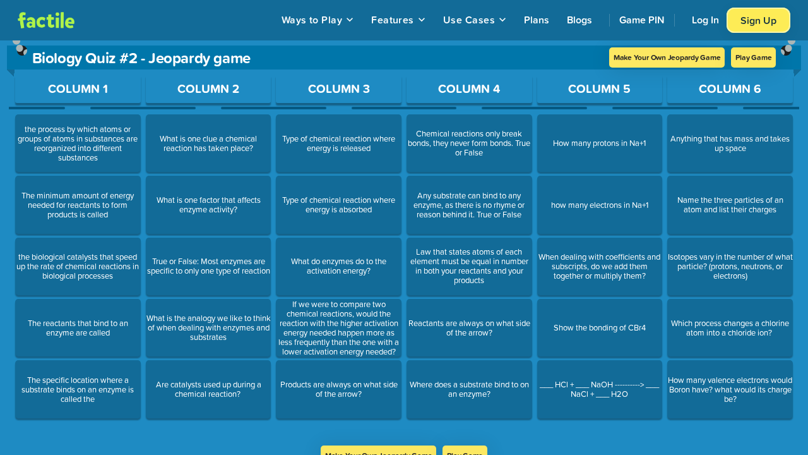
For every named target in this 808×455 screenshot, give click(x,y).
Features (392, 20)
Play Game (753, 57)
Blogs (579, 20)
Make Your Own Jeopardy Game (667, 57)
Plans (536, 20)
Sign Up (758, 20)
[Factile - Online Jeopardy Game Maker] (46, 20)
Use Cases (469, 20)
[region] (404, 243)
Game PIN (642, 20)
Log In (705, 20)
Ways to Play (312, 20)
